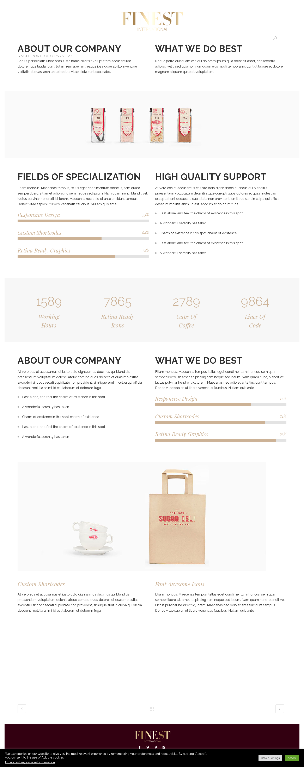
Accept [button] (292, 758)
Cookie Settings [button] (270, 758)
